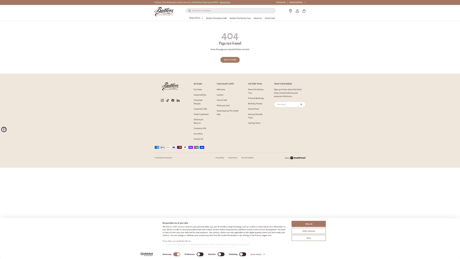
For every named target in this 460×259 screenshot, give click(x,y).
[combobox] (231, 10)
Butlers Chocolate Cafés (216, 18)
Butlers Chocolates (165, 158)
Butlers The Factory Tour (240, 18)
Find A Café (270, 18)
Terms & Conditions (247, 158)
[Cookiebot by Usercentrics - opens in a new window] (146, 254)
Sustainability (200, 95)
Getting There (254, 123)
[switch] (200, 254)
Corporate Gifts (200, 109)
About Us (258, 18)
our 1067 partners (177, 227)
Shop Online (194, 18)
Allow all (308, 224)
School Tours (253, 109)
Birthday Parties (255, 104)
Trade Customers (201, 114)
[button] (304, 11)
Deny (309, 238)
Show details (256, 254)
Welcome (221, 89)
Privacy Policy (220, 158)
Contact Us (281, 2)
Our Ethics (198, 134)
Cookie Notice (232, 158)
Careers (220, 95)
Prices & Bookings (256, 98)
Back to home (230, 60)
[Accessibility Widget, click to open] (4, 129)
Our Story (198, 89)
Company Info (200, 128)
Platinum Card (223, 105)
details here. (225, 2)
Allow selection (308, 231)
